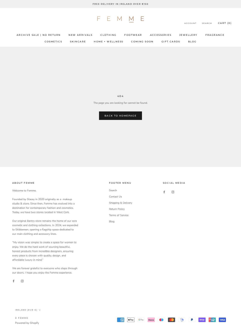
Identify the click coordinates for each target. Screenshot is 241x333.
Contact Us (115, 196)
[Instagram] (22, 281)
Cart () (225, 23)
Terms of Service (118, 215)
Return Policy (117, 209)
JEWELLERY (188, 35)
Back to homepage (120, 115)
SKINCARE (78, 41)
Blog (192, 41)
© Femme (21, 318)
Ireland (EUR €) (26, 310)
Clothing (108, 35)
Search (207, 23)
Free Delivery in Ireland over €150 (120, 4)
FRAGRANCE (215, 35)
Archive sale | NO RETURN (39, 35)
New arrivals (80, 35)
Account (190, 23)
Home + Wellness (108, 41)
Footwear (133, 35)
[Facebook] (13, 281)
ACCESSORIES (160, 35)
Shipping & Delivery (120, 203)
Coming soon (142, 41)
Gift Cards (171, 41)
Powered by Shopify (27, 323)
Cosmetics (53, 41)
